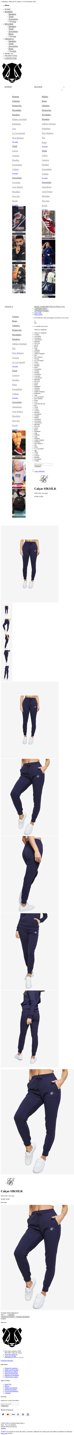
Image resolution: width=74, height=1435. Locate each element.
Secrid (15, 201)
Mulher (45, 96)
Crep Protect (17, 187)
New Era (16, 196)
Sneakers (16, 114)
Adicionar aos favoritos (8, 1317)
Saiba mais (4, 1433)
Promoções (17, 105)
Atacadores (46, 187)
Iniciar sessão (38, 314)
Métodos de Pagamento (12, 1375)
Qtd (2, 1315)
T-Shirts (15, 169)
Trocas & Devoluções (11, 1373)
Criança (15, 316)
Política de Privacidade (11, 1370)
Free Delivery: (38, 318)
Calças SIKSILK (39, 471)
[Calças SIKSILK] (6, 617)
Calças (15, 151)
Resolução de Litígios (11, 1371)
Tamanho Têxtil (5, 1313)
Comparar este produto (22, 1317)
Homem (15, 96)
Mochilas (16, 191)
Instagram (10, 1360)
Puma (44, 142)
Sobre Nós (8, 1384)
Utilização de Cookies (11, 1377)
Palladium (16, 124)
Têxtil (14, 146)
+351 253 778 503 (10, 1356)
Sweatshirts (17, 164)
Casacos (15, 155)
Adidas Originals (19, 119)
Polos (14, 384)
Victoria (15, 357)
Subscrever (5, 1406)
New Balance (18, 138)
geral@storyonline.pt (11, 1354)
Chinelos (16, 101)
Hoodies (15, 160)
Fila (43, 137)
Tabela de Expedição (11, 1388)
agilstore (3, 1428)
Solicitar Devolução (11, 1389)
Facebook (4, 1360)
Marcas (7, 1386)
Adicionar (11, 1315)
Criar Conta (37, 313)
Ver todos (15, 142)
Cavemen (16, 182)
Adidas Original (49, 124)
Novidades (16, 110)
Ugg (14, 128)
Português (45, 311)
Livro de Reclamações (11, 1391)
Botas (44, 101)
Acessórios (17, 178)
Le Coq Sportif (18, 133)
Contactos (8, 1393)
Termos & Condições (11, 1368)
